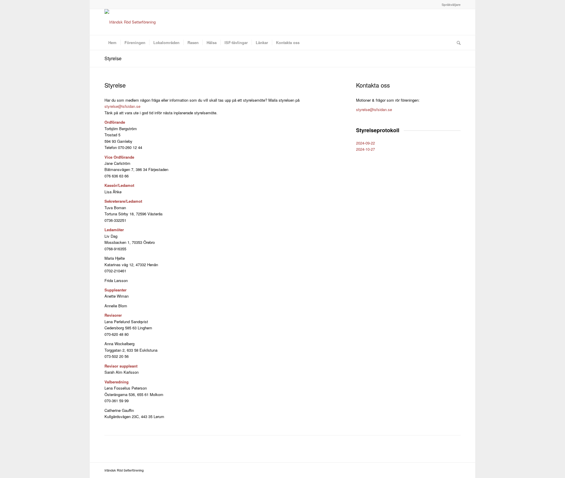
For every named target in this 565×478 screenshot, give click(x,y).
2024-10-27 (365, 149)
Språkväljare (451, 4)
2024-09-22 (365, 143)
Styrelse (113, 58)
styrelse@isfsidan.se (122, 106)
